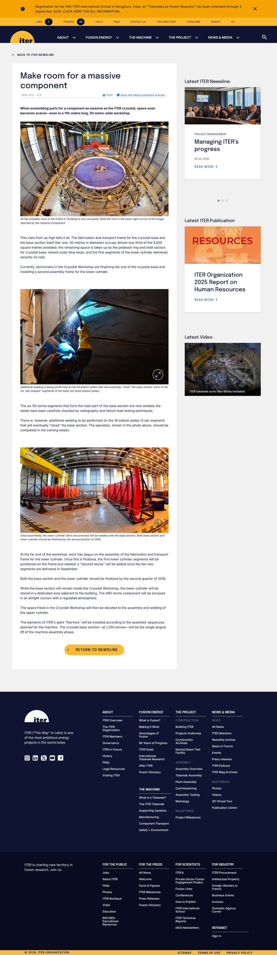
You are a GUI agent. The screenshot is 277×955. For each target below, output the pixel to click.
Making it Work (149, 727)
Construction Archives (184, 741)
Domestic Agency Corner (224, 910)
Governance (111, 743)
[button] (269, 34)
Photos (216, 788)
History (107, 756)
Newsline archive (223, 740)
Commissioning (186, 788)
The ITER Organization (111, 728)
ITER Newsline (222, 733)
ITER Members (112, 736)
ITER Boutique (112, 898)
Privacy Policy (239, 953)
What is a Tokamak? (152, 797)
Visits (106, 905)
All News (218, 727)
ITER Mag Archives (225, 772)
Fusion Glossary (150, 772)
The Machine (140, 37)
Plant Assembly (186, 782)
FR (232, 21)
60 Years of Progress (153, 743)
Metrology (182, 801)
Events (216, 753)
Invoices (217, 902)
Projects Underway (188, 733)
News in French (222, 746)
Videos (216, 795)
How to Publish (186, 902)
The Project (180, 37)
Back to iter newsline (35, 55)
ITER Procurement (224, 872)
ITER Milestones (150, 892)
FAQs (106, 762)
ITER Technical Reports (186, 920)
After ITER (146, 765)
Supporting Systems (152, 810)
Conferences (184, 895)
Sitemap (185, 953)
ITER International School (188, 910)
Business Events (223, 895)
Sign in (216, 936)
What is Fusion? (149, 720)
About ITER (110, 879)
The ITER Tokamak (151, 804)
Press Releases (149, 898)
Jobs (106, 872)
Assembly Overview (189, 769)
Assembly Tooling (188, 795)
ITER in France (112, 749)
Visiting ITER (111, 775)
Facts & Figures (149, 885)
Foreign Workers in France (225, 887)
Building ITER (184, 727)
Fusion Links (184, 889)
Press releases (222, 759)
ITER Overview (112, 720)
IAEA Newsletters (187, 928)
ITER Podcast (221, 765)
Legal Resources (114, 769)
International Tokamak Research (152, 758)
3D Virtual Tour (222, 801)
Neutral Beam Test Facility (188, 751)
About (63, 37)
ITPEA (180, 872)
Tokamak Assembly (189, 775)
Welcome (145, 879)
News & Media (220, 37)
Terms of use (209, 953)
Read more (204, 166)
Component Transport (154, 823)
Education (109, 911)
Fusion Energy (99, 37)
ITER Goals (146, 749)
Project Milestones (188, 817)
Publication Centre (224, 808)
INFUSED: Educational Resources (110, 921)
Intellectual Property (225, 879)
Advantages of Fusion (149, 735)
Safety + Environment (153, 830)
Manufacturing (149, 817)
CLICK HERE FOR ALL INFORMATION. (91, 11)
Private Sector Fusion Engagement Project (190, 881)
